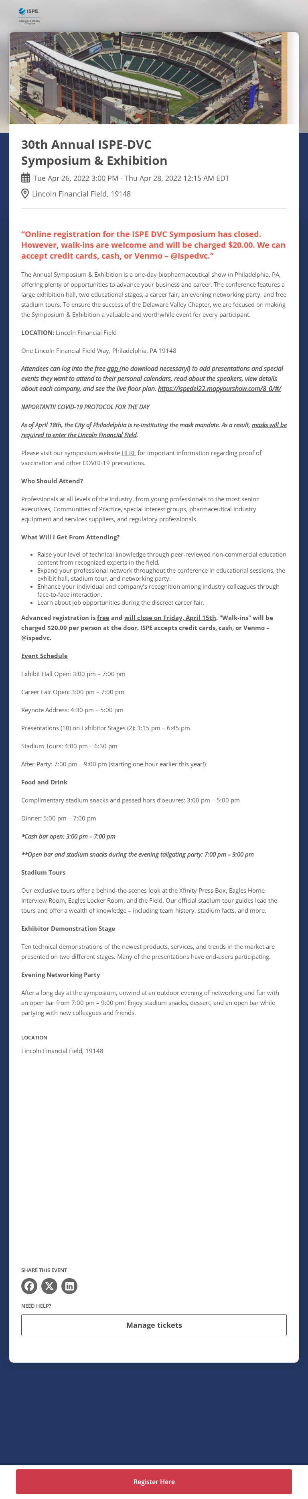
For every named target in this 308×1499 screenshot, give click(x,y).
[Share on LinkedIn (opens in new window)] (69, 1286)
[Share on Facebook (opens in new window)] (29, 1286)
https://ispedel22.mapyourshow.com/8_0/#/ (219, 388)
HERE (129, 453)
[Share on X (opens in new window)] (49, 1286)
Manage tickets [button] (154, 1325)
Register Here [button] (154, 1481)
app (113, 368)
